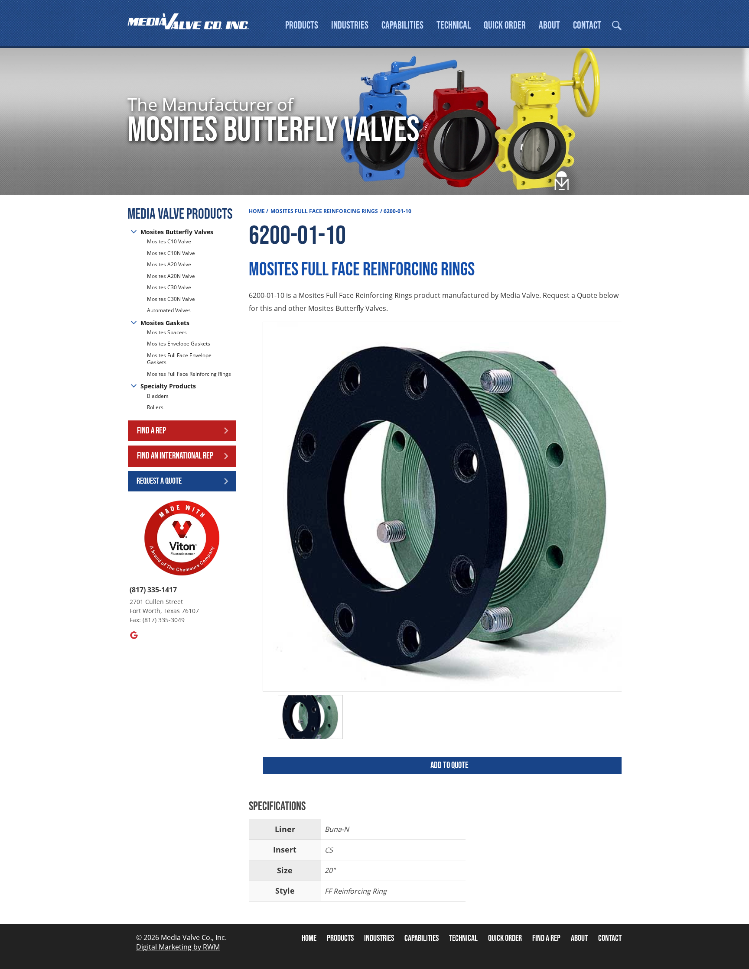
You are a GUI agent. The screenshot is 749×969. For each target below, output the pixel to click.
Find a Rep (151, 430)
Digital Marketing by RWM (178, 947)
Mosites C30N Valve (171, 299)
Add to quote (449, 765)
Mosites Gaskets (164, 323)
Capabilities (402, 25)
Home (257, 211)
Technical (453, 25)
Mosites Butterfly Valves (176, 232)
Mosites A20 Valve (169, 264)
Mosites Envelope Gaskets (178, 343)
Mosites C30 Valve (169, 287)
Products (301, 25)
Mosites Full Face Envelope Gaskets (179, 359)
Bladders (158, 396)
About (549, 25)
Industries (349, 25)
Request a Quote (159, 481)
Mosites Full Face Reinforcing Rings (189, 374)
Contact (587, 25)
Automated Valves (169, 310)
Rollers (156, 407)
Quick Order (505, 25)
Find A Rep (546, 938)
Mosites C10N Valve (171, 253)
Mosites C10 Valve (169, 241)
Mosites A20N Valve (171, 276)
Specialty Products (168, 386)
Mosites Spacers (167, 332)
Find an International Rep (175, 455)
